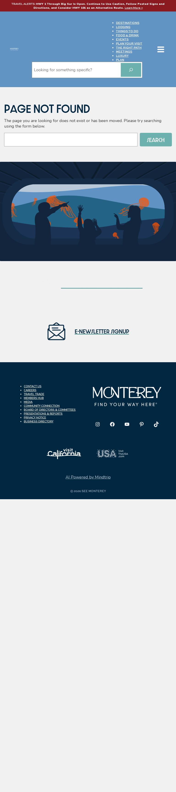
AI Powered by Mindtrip (88, 477)
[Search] (131, 70)
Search (156, 140)
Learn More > (134, 8)
